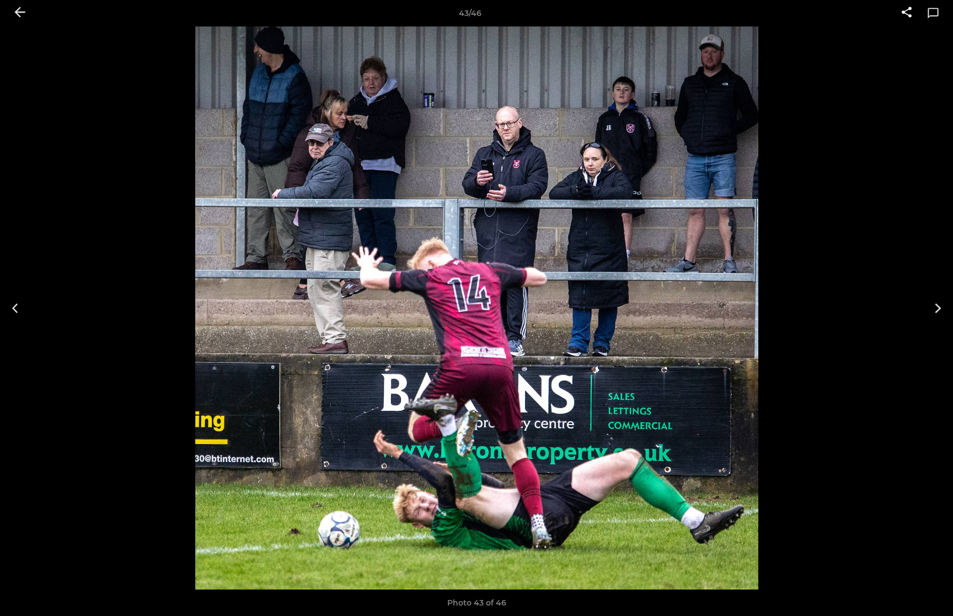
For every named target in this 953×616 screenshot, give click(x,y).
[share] (906, 13)
